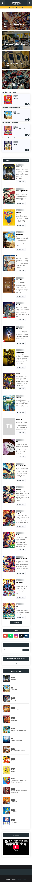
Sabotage (19, 305)
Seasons (18, 397)
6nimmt (18, 212)
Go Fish (18, 489)
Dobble (16, 98)
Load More (16, 622)
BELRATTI (19, 419)
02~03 (18, 463)
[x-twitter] (26, 7)
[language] (9, 7)
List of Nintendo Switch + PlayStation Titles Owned (13, 84)
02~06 (18, 511)
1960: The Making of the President (22, 191)
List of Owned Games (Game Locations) (14, 25)
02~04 (18, 165)
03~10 (18, 303)
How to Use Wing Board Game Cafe (14, 45)
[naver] (23, 7)
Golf (17, 535)
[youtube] (16, 7)
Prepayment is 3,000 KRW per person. (14, 65)
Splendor (19, 167)
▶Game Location (7, 663)
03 (17, 440)
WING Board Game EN (20, 879)
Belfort (18, 374)
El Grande (19, 256)
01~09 (18, 350)
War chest (17, 114)
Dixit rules (17, 129)
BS (17, 442)
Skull (15, 144)
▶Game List (19, 663)
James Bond (19, 582)
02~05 (18, 487)
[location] (13, 7)
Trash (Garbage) (21, 465)
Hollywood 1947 (21, 352)
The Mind (19, 328)
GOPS (18, 606)
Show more (24, 160)
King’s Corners (20, 513)
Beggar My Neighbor (22, 558)
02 (17, 188)
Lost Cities (19, 234)
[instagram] (20, 7)
